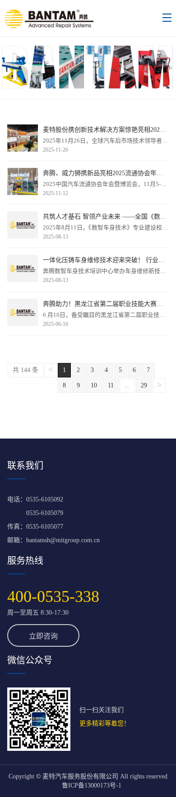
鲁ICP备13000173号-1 (91, 785)
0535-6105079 (44, 513)
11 (111, 385)
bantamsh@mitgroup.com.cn (63, 540)
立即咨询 (43, 636)
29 (144, 385)
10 (94, 385)
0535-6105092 (44, 499)
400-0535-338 (53, 596)
